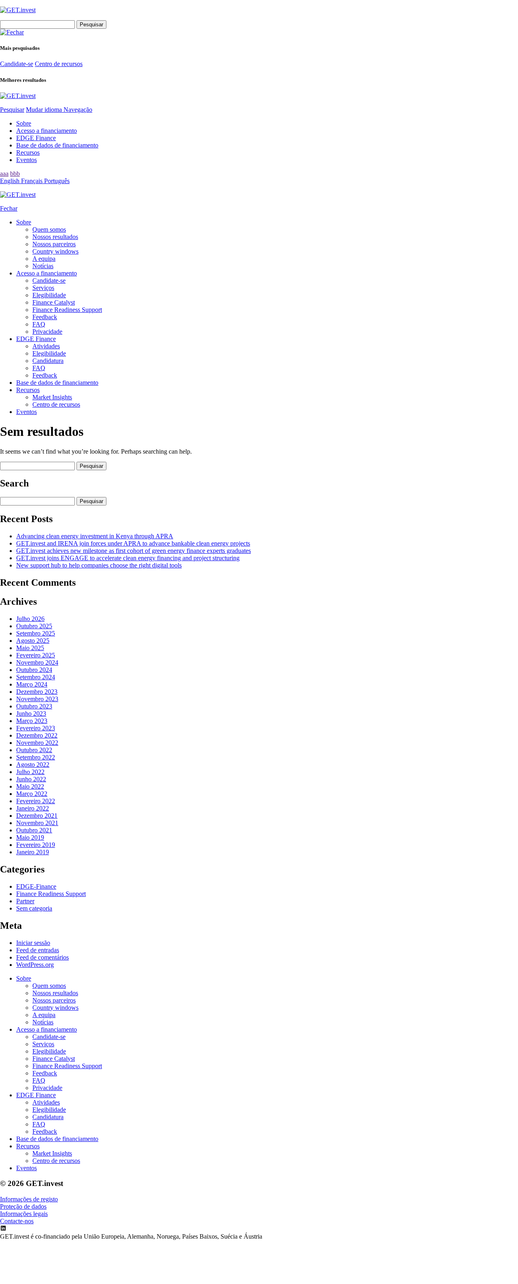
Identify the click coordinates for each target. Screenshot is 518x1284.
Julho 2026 (30, 618)
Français (32, 180)
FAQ (38, 324)
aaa (4, 173)
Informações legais (24, 1213)
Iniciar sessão (33, 942)
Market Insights (52, 397)
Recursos (28, 152)
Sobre (23, 123)
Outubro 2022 (34, 750)
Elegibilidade (49, 295)
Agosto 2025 (32, 640)
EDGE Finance (36, 137)
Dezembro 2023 (36, 691)
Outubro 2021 (34, 830)
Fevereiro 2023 (35, 728)
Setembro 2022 (35, 757)
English (10, 180)
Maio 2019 (30, 837)
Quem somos (49, 229)
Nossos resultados (55, 236)
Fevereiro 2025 (35, 655)
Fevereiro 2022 (35, 801)
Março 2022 (31, 793)
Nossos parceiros (54, 244)
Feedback (44, 317)
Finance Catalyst (53, 302)
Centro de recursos (59, 63)
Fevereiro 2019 (35, 844)
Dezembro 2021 (36, 815)
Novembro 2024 (37, 662)
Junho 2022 (31, 779)
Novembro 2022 (37, 742)
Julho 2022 (30, 771)
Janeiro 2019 (32, 852)
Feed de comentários (42, 957)
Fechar (8, 208)
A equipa (43, 258)
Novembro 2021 (37, 822)
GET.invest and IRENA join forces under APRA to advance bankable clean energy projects (133, 543)
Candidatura (48, 360)
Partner (25, 901)
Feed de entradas (37, 950)
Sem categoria (34, 908)
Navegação (78, 109)
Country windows (55, 251)
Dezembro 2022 (36, 735)
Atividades (46, 346)
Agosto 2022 (32, 764)
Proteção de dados (23, 1206)
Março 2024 (31, 684)
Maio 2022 (30, 786)
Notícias (42, 265)
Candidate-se (16, 63)
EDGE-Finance (36, 886)
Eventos (26, 159)
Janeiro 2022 (32, 808)
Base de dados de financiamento (57, 145)
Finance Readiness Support (67, 309)
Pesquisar (12, 109)
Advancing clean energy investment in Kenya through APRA (94, 536)
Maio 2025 (30, 647)
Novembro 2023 (37, 698)
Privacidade (47, 331)
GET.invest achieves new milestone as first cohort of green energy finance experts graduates (133, 550)
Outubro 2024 (34, 669)
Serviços (43, 287)
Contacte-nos (17, 1221)
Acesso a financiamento (46, 130)
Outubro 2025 (34, 626)
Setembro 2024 (35, 677)
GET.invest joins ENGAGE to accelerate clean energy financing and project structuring (128, 558)
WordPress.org (35, 964)
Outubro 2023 (34, 706)
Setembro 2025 (35, 633)
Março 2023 (31, 720)
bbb (15, 173)
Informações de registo (29, 1199)
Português (57, 180)
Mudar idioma (45, 109)
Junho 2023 (31, 713)
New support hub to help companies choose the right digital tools (99, 565)
